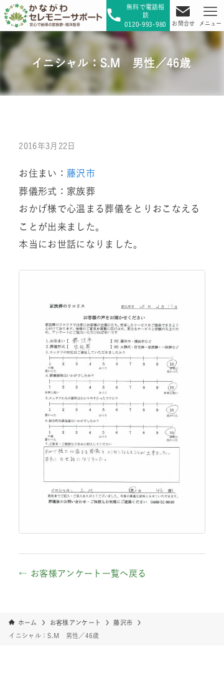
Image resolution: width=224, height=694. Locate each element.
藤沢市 (81, 173)
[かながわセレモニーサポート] (53, 15)
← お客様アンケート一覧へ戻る (82, 573)
